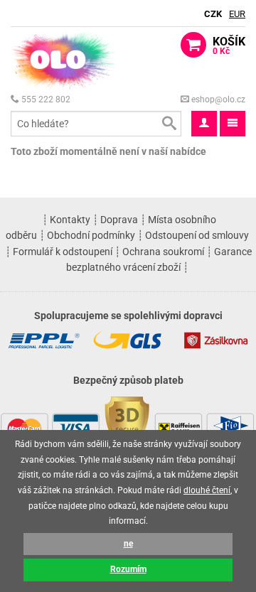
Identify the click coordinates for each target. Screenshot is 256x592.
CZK (213, 14)
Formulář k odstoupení (62, 251)
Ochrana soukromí (163, 251)
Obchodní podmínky (91, 235)
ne (128, 544)
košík (229, 45)
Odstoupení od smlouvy (197, 235)
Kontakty (70, 219)
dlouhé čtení (206, 490)
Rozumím (128, 569)
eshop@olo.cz (217, 99)
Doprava (119, 219)
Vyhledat (168, 123)
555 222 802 (44, 99)
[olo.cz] (64, 59)
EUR (237, 14)
